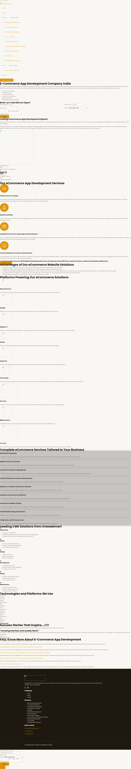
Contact (5, 75)
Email (2, 108)
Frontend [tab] (2, 599)
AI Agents (29, 710)
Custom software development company (16, 46)
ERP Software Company (12, 41)
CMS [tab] (1, 604)
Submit (4, 116)
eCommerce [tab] (3, 595)
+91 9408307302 (29, 734)
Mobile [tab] (2, 600)
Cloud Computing (10, 36)
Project (66, 108)
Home (4, 8)
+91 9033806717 (29, 731)
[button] (65, 641)
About (4, 13)
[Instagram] (25, 688)
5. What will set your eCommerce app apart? (11, 664)
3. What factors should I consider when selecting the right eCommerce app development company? (25, 652)
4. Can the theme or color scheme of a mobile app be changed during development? (21, 658)
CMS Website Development (12, 32)
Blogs (4, 65)
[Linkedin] (28, 688)
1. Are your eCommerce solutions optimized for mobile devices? (16, 641)
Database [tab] (2, 606)
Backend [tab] (2, 597)
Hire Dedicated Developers (12, 60)
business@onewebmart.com (32, 728)
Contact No (67, 104)
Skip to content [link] (4, 1)
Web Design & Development (13, 22)
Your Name (3, 104)
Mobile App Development (12, 51)
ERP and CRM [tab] (3, 602)
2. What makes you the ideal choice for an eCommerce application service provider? (21, 647)
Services (5, 17)
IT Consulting (9, 56)
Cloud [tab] (1, 607)
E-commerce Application (12, 27)
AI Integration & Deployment (34, 706)
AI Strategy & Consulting (33, 708)
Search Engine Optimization (13, 70)
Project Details (4, 114)
